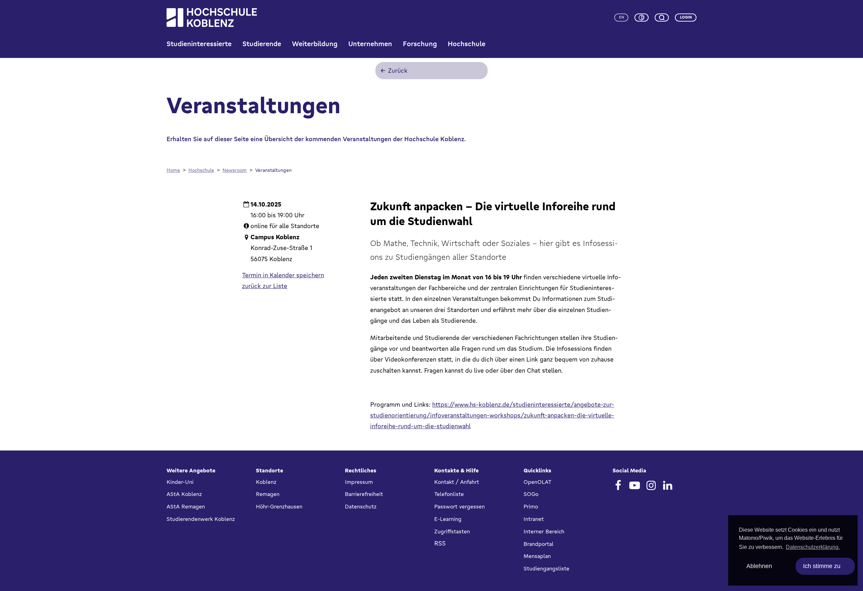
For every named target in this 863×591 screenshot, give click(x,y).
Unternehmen (370, 43)
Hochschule (466, 43)
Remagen (267, 494)
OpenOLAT (538, 482)
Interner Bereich (544, 531)
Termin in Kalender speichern (283, 275)
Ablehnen (759, 566)
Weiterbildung (314, 43)
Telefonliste (449, 494)
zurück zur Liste (264, 286)
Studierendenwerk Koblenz (201, 519)
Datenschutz (361, 506)
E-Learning (448, 519)
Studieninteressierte (199, 43)
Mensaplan (537, 556)
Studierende (261, 43)
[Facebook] (618, 485)
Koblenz (266, 482)
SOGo (531, 494)
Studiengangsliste (546, 568)
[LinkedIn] (667, 485)
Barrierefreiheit (364, 494)
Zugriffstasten (452, 531)
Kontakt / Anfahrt (456, 482)
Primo (531, 506)
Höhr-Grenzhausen (279, 506)
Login (686, 17)
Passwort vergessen (459, 506)
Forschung (420, 43)
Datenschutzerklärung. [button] (813, 547)
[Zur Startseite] (212, 17)
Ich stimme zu (821, 566)
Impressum (359, 482)
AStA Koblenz (184, 494)
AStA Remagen (186, 506)
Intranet (534, 519)
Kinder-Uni (180, 482)
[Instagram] (651, 485)
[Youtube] (634, 485)
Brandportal (539, 544)
